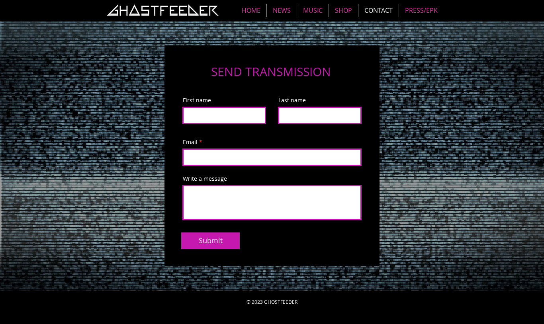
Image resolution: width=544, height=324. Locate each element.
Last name (292, 100)
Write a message (205, 179)
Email (190, 142)
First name (197, 100)
